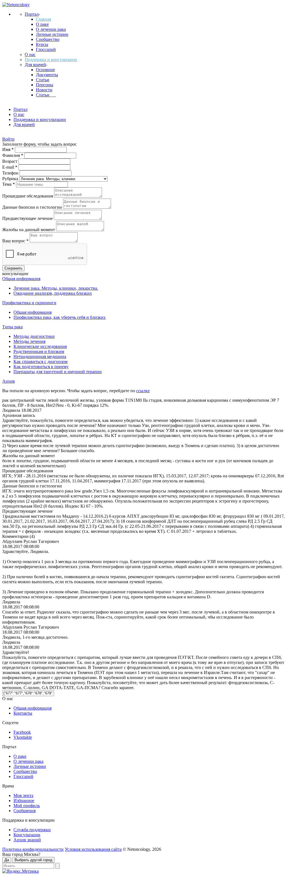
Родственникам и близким (38, 351)
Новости (44, 89)
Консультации (26, 834)
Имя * (8, 149)
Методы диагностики (34, 336)
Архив (8, 381)
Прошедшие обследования (28, 196)
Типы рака (12, 326)
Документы (47, 74)
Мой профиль (26, 805)
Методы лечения (29, 341)
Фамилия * (13, 155)
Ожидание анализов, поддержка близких (52, 293)
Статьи (42, 79)
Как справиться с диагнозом (40, 361)
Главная (43, 19)
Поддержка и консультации (51, 59)
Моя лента (23, 795)
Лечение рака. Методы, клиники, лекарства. (55, 288)
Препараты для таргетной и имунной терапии (57, 371)
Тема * (9, 184)
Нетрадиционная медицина (39, 356)
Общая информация (21, 278)
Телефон (11, 173)
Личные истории (52, 34)
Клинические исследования (40, 346)
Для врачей (35, 64)
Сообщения (24, 810)
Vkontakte (22, 737)
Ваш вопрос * (16, 240)
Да (6, 860)
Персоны (44, 84)
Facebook (22, 732)
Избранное (23, 800)
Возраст (10, 161)
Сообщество (47, 39)
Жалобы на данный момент (29, 229)
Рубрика (10, 178)
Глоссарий (46, 49)
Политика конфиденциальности (33, 849)
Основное (45, 69)
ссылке (143, 390)
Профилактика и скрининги (29, 302)
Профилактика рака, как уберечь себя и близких (59, 317)
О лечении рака (51, 29)
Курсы (42, 44)
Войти (8, 139)
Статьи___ (46, 94)
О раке (42, 24)
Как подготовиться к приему (41, 366)
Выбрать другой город (33, 860)
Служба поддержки (32, 829)
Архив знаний (27, 839)
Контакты (22, 713)
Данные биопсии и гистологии (32, 207)
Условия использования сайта (93, 849)
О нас (30, 54)
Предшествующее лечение (28, 218)
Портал (32, 14)
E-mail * (10, 167)
